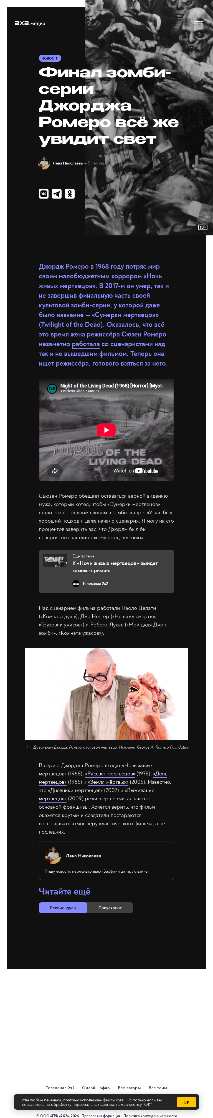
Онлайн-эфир (96, 1088)
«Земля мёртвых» (108, 781)
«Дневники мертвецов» (75, 790)
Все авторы (129, 1088)
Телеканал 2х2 (60, 1088)
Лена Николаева (68, 163)
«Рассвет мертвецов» (110, 773)
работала (86, 344)
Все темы (158, 1088)
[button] (198, 23)
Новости (50, 58)
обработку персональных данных (82, 1104)
